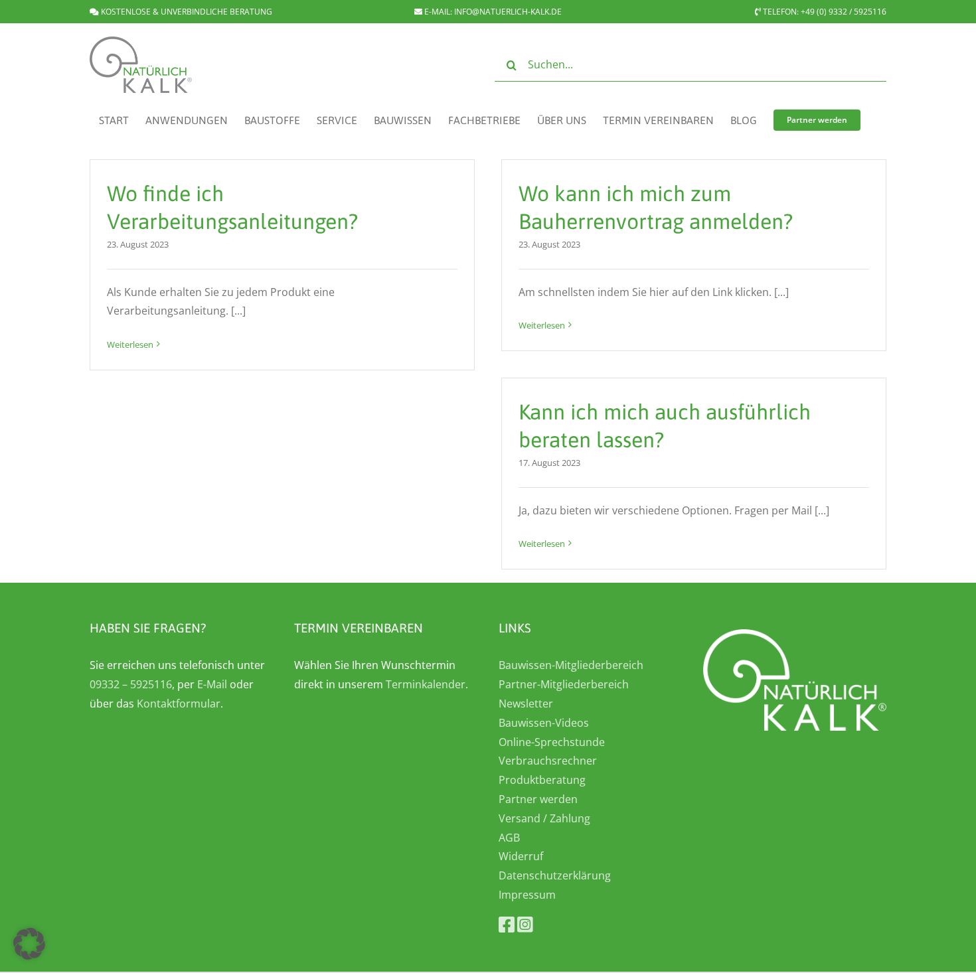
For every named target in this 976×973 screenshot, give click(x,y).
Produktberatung (542, 780)
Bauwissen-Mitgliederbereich (571, 665)
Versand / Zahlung (544, 818)
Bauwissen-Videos (544, 722)
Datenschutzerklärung (555, 875)
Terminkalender (425, 684)
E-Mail (212, 684)
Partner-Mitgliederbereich (564, 684)
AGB (509, 837)
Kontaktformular (178, 703)
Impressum (527, 894)
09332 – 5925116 (131, 684)
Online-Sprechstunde (552, 742)
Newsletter (526, 703)
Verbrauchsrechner (548, 760)
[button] (29, 944)
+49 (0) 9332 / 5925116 (843, 11)
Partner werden (538, 799)
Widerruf (521, 856)
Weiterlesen (130, 344)
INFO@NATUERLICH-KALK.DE (508, 11)
